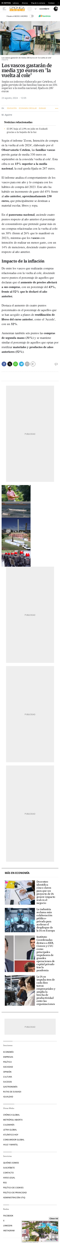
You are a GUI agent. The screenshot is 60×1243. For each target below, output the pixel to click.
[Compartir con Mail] (27, 364)
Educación (12, 108)
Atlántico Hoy (10, 1134)
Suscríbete (9, 1167)
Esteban (51, 3)
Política (7, 1062)
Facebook (8, 1215)
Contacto (8, 1172)
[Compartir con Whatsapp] (15, 364)
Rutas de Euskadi (12, 1091)
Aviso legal (9, 1177)
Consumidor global (13, 1139)
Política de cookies (13, 1187)
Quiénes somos (11, 1162)
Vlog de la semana (38, 3)
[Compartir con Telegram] (21, 364)
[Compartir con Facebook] (4, 364)
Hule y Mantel (10, 1144)
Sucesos (7, 1081)
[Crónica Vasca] (18, 9)
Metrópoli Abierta (13, 1119)
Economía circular (28, 108)
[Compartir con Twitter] (9, 364)
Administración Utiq (14, 1197)
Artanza (25, 3)
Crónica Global (11, 1114)
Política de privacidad (15, 1192)
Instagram (9, 1230)
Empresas (8, 1057)
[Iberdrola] (44, 16)
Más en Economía (17, 873)
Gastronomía (10, 1086)
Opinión (7, 1071)
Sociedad (8, 1066)
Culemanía (8, 1124)
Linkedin (7, 1225)
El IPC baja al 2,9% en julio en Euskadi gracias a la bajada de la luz (27, 130)
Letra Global (10, 1129)
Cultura (7, 1076)
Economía (8, 1052)
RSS (5, 1182)
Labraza (16, 3)
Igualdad (8, 1096)
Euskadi (42, 108)
